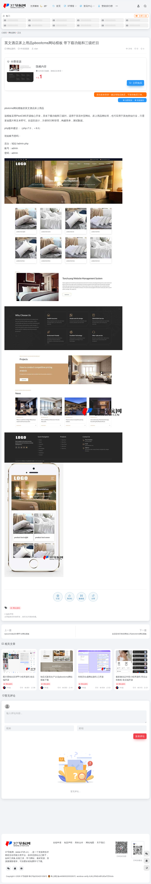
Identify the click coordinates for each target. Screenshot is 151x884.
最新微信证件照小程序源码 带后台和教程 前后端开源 (131, 678)
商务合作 (79, 842)
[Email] (21, 868)
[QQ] (15, 868)
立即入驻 (143, 15)
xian (36, 48)
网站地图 (90, 842)
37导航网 (24, 876)
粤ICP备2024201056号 (37, 876)
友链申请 (57, 842)
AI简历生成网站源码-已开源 (91, 676)
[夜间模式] (147, 868)
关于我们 (101, 842)
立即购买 (137, 83)
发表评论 (140, 736)
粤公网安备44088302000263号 (63, 876)
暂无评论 (10, 695)
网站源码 (12, 32)
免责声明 (68, 842)
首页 (5, 32)
